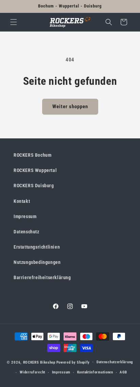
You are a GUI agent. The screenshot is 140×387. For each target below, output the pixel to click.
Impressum (25, 216)
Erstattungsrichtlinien (37, 247)
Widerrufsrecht (32, 372)
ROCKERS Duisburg (34, 185)
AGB (123, 372)
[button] (13, 22)
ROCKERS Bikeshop (39, 362)
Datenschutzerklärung (115, 362)
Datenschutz (26, 231)
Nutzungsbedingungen (37, 262)
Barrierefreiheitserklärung (42, 277)
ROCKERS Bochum (32, 155)
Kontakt (22, 201)
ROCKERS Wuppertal (35, 170)
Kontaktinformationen (95, 372)
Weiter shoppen (70, 106)
